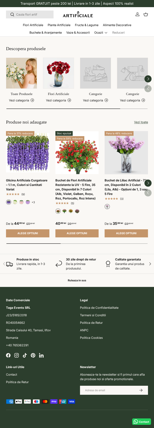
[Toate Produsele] (21, 73)
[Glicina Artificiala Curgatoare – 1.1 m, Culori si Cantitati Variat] (27, 152)
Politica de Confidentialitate (99, 307)
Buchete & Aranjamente (45, 32)
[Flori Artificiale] (58, 73)
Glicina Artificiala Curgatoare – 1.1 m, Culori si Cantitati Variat (26, 184)
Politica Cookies (91, 338)
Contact (11, 374)
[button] (146, 14)
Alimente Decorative (117, 25)
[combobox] (30, 14)
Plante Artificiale (59, 25)
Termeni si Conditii (93, 315)
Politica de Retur (91, 323)
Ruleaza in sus (77, 280)
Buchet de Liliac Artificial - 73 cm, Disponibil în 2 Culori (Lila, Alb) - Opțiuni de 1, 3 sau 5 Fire (126, 187)
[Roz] (21, 202)
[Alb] (15, 202)
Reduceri (118, 32)
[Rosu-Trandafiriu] (77, 211)
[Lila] (28, 202)
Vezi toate (141, 122)
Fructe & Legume (86, 25)
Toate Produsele (21, 94)
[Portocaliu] (71, 211)
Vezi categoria (93, 100)
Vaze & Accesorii (78, 32)
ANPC (84, 330)
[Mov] (64, 211)
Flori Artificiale (33, 25)
